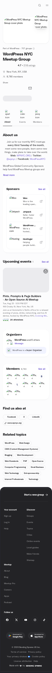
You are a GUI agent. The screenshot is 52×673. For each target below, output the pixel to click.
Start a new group (34, 495)
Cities (29, 535)
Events (30, 522)
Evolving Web (41, 316)
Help (6, 529)
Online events (33, 541)
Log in (7, 522)
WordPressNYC (37, 159)
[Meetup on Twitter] (16, 620)
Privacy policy (34, 652)
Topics (30, 529)
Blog (6, 577)
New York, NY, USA (17, 72)
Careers (8, 590)
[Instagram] (35, 620)
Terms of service (18, 652)
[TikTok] (44, 620)
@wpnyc (11, 159)
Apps (6, 596)
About (7, 571)
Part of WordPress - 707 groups (17, 49)
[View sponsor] (41, 201)
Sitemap (30, 560)
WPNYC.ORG (24, 156)
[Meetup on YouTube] (26, 620)
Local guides (33, 548)
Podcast (8, 602)
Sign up (7, 516)
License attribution (23, 661)
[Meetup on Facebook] (7, 620)
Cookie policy (38, 657)
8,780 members (15, 77)
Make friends (33, 554)
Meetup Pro (9, 584)
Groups (30, 516)
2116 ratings (30, 65)
